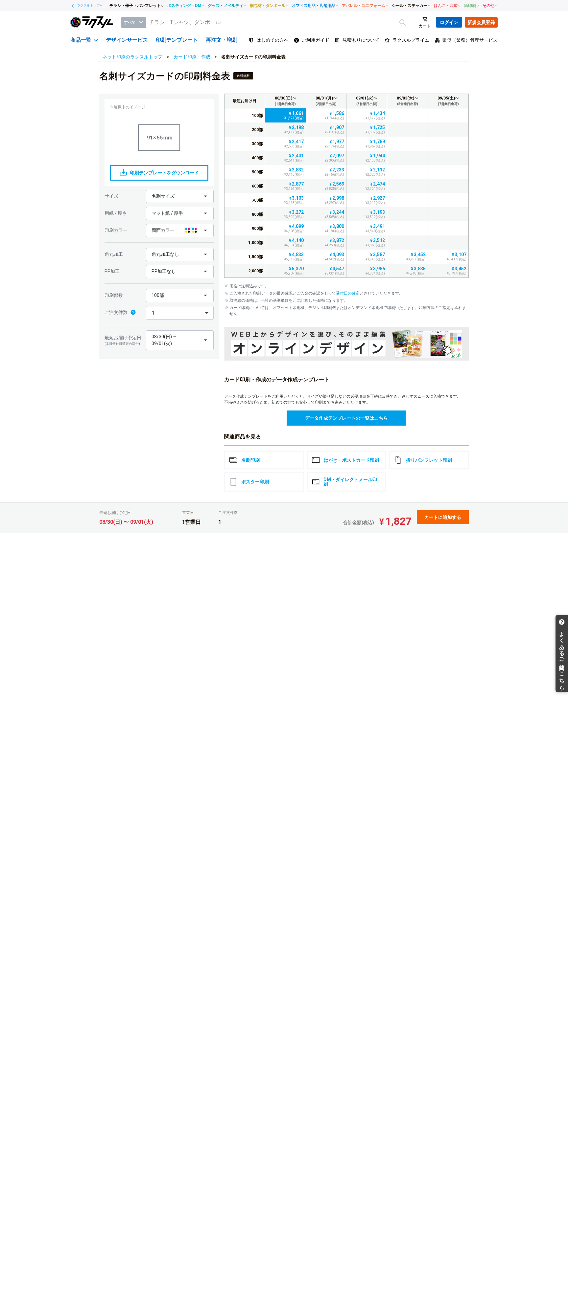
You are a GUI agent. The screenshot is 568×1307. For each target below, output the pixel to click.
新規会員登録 (481, 22)
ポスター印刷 (255, 481)
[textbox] (277, 22)
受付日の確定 (348, 293)
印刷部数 (114, 295)
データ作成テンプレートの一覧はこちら (346, 418)
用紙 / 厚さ (116, 213)
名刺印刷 (250, 460)
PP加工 (112, 271)
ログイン (449, 22)
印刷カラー (116, 230)
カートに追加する (442, 517)
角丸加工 (114, 254)
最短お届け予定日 (123, 340)
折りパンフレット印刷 (429, 460)
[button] (180, 196)
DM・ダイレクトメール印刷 (350, 482)
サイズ (111, 196)
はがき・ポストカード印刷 (351, 460)
